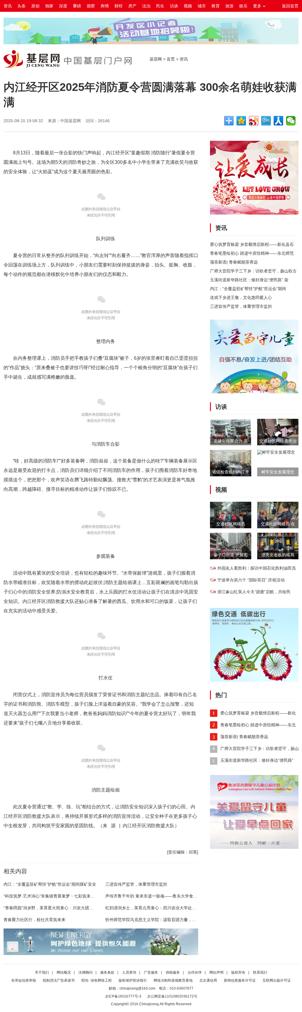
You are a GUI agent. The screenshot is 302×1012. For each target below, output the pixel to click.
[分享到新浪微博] (253, 120)
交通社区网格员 (230, 523)
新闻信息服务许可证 (240, 980)
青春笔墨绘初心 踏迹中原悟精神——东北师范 (252, 253)
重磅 (77, 6)
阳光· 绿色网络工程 (96, 980)
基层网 (156, 59)
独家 (49, 6)
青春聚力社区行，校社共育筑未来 (34, 919)
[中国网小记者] (151, 42)
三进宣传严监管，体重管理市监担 (136, 884)
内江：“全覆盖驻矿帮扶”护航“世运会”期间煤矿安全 (50, 884)
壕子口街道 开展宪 (231, 554)
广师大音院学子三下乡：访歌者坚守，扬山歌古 (253, 271)
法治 (146, 6)
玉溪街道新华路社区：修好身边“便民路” (256, 760)
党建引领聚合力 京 (231, 441)
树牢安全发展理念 (277, 472)
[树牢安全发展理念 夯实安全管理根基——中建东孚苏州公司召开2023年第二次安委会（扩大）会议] (276, 452)
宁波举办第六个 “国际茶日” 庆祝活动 (251, 580)
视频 (188, 6)
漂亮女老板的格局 (277, 554)
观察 (91, 6)
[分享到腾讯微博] (266, 120)
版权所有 (238, 972)
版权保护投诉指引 (133, 980)
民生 (160, 6)
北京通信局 (208, 980)
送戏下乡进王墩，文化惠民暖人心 (241, 297)
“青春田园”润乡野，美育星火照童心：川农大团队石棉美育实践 (61, 907)
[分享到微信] (291, 120)
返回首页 (290, 6)
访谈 (174, 6)
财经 (118, 6)
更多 (257, 6)
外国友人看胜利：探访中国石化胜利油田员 (256, 568)
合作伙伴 (195, 972)
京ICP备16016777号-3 (123, 996)
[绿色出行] (254, 680)
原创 (35, 6)
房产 (132, 6)
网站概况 (64, 972)
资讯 (8, 6)
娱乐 (243, 6)
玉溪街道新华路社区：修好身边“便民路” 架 (249, 279)
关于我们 (42, 972)
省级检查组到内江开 (230, 472)
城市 (202, 6)
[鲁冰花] (254, 847)
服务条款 (107, 972)
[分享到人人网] (278, 120)
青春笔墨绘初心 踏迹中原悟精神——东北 (258, 724)
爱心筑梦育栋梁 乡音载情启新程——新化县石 (252, 244)
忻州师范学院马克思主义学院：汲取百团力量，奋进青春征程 (161, 919)
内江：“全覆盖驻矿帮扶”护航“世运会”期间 (248, 288)
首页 (171, 59)
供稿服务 (173, 972)
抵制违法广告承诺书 (59, 980)
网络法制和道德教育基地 (173, 980)
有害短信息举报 (23, 980)
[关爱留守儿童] (254, 392)
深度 (63, 6)
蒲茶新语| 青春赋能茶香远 (234, 262)
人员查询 (129, 972)
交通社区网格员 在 (278, 523)
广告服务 (151, 972)
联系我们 (260, 972)
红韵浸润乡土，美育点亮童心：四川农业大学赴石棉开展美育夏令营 (167, 907)
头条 (21, 6)
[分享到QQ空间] (241, 120)
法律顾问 (85, 972)
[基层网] (32, 66)
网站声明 (216, 972)
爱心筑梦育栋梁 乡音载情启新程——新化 (258, 713)
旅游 (229, 6)
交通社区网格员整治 (277, 441)
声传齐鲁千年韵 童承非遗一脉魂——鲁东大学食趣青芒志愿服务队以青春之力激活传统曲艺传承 (192, 896)
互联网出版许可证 (276, 980)
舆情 (105, 6)
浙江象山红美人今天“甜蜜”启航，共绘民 (253, 591)
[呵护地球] (101, 953)
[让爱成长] (254, 213)
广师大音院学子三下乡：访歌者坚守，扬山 (259, 748)
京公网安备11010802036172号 (172, 996)
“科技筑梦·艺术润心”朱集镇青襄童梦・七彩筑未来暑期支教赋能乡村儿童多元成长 (78, 896)
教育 (215, 6)
